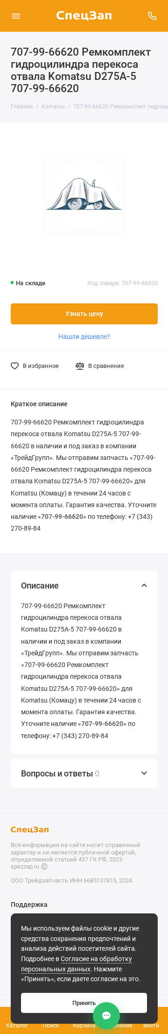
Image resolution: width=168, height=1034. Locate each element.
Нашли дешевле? (84, 336)
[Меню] (16, 16)
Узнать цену (84, 314)
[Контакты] (106, 1015)
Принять (84, 1002)
